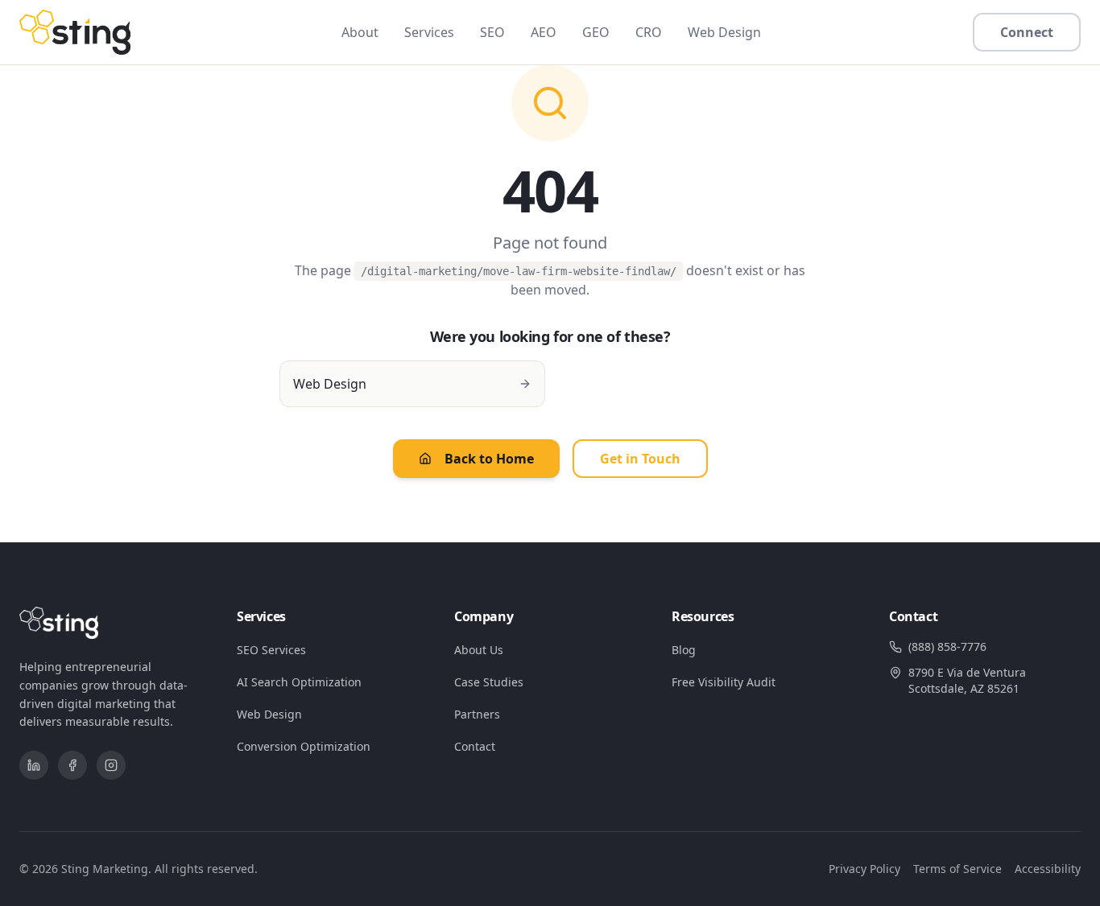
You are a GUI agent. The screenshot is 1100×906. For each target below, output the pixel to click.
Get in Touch (640, 458)
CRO (648, 32)
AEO (543, 32)
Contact (474, 746)
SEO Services (271, 649)
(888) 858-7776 (947, 646)
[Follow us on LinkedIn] (33, 765)
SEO (492, 32)
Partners (477, 714)
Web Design (724, 32)
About (359, 32)
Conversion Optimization (303, 746)
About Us (478, 649)
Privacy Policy (864, 868)
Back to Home (489, 458)
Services (429, 32)
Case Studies (488, 682)
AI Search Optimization (299, 682)
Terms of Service (957, 868)
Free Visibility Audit (723, 682)
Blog (684, 649)
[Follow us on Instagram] (111, 765)
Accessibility (1048, 868)
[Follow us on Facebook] (72, 765)
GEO (596, 32)
